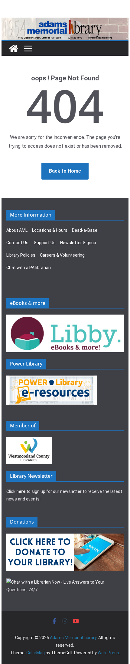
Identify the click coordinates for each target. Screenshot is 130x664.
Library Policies (20, 255)
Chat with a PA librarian (28, 267)
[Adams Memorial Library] (65, 22)
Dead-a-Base (84, 230)
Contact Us (17, 242)
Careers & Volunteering (62, 255)
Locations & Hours (49, 230)
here (20, 491)
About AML (17, 230)
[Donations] (65, 537)
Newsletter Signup (78, 242)
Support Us (45, 242)
